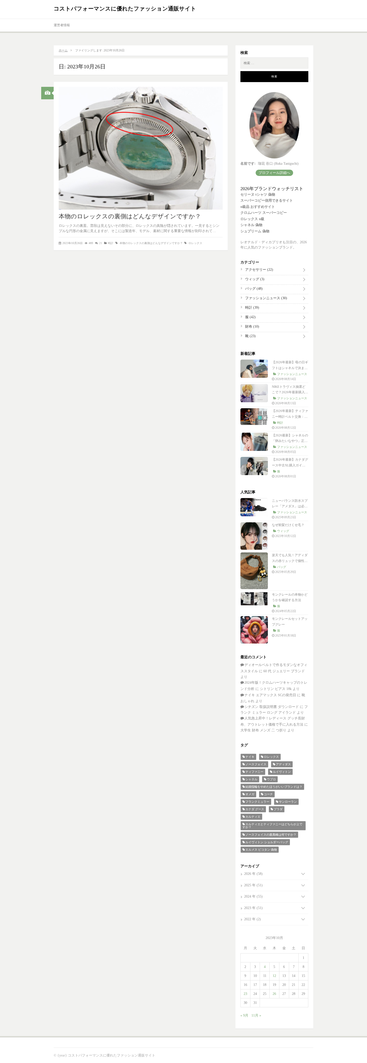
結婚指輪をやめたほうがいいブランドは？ (273, 787)
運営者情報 (62, 25)
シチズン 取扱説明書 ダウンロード (271, 707)
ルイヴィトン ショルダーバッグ (266, 842)
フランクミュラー (257, 801)
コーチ (268, 794)
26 (274, 994)
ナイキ (249, 757)
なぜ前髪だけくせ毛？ (288, 525)
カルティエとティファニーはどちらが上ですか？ (272, 825)
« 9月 (244, 1015)
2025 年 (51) (253, 885)
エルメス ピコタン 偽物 (261, 849)
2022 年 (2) (252, 919)
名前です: (248, 163)
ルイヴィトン (282, 772)
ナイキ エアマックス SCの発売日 (270, 695)
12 (274, 976)
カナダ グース (254, 809)
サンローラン (288, 801)
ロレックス (195, 243)
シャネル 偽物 (251, 225)
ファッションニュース (265, 298)
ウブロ (271, 779)
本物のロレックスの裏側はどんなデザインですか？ (130, 216)
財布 (251, 326)
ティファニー (254, 772)
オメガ (249, 794)
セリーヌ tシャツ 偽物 (257, 194)
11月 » (256, 1015)
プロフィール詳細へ (274, 173)
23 (245, 994)
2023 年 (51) (253, 908)
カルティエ (252, 816)
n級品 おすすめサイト (257, 207)
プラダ (278, 809)
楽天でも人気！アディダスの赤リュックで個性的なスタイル (290, 560)
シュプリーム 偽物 (254, 231)
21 (100, 243)
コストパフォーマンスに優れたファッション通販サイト (125, 8)
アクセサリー (258, 269)
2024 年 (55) (253, 896)
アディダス (283, 764)
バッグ (253, 288)
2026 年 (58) (253, 874)
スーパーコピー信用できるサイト (266, 200)
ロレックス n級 (252, 219)
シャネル (251, 779)
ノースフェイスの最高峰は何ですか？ (270, 834)
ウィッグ (254, 279)
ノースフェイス (255, 764)
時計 (110, 243)
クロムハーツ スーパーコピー (263, 213)
